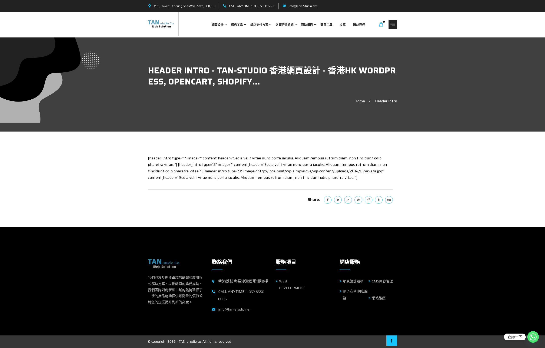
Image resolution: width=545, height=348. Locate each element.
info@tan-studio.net (303, 6)
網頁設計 (218, 24)
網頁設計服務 (353, 281)
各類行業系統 (285, 24)
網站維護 (379, 298)
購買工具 (326, 24)
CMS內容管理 (382, 281)
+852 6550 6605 (263, 6)
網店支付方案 (259, 24)
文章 (343, 24)
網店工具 (237, 24)
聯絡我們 (359, 24)
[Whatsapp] (533, 337)
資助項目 (307, 24)
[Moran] (161, 23)
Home (360, 101)
